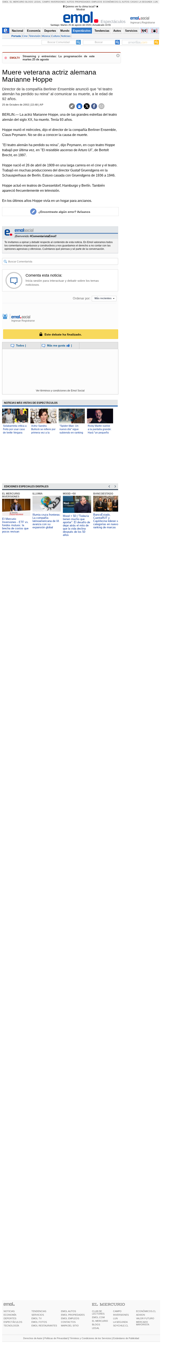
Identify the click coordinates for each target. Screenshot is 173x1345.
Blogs (29, 2)
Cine (25, 36)
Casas (134, 2)
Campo (46, 2)
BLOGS (96, 1324)
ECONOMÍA (10, 1315)
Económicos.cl (112, 2)
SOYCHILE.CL (120, 1325)
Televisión (35, 36)
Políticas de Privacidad (56, 1338)
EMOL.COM (98, 1317)
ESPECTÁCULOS (13, 1322)
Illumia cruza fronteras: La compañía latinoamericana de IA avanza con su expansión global (46, 521)
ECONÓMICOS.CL (146, 1311)
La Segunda (145, 2)
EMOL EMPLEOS (70, 1318)
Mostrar (80, 9)
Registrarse (148, 22)
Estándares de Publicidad (126, 1338)
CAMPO (117, 1311)
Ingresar (135, 22)
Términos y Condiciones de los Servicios (90, 1338)
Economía (33, 30)
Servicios (131, 30)
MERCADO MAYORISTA (142, 1323)
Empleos (97, 2)
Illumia (37, 493)
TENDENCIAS (38, 1311)
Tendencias (102, 30)
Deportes (50, 30)
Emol (6, 2)
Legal (37, 2)
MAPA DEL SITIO (70, 1325)
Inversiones (58, 2)
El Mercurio (17, 2)
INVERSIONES (121, 1315)
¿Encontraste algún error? (64, 211)
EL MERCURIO (100, 1321)
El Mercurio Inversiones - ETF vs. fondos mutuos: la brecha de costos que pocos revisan (15, 525)
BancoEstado (103, 493)
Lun (155, 2)
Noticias (65, 36)
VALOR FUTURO (145, 1318)
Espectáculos (82, 30)
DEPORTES (10, 1318)
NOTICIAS (9, 1311)
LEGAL (95, 1328)
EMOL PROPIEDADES (73, 1315)
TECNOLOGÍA (11, 1325)
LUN (115, 1318)
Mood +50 (69, 493)
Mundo (64, 30)
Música (46, 36)
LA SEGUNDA (120, 1322)
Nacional (17, 30)
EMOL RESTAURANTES (44, 1325)
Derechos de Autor (32, 1338)
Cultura (55, 36)
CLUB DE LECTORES (98, 1312)
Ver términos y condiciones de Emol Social (60, 390)
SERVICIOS (37, 1315)
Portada (16, 36)
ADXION (140, 1315)
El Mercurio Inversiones (11, 495)
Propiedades (83, 2)
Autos (70, 2)
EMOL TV (36, 1318)
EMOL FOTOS (39, 1322)
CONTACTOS (68, 1322)
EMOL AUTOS (68, 1311)
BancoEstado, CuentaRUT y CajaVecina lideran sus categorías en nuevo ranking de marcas (107, 521)
